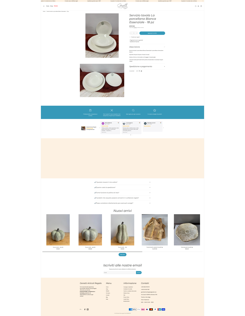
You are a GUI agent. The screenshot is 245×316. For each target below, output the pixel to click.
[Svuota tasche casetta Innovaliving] (154, 229)
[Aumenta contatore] (137, 33)
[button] (44, 6)
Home (44, 11)
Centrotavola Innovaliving (187, 247)
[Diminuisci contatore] (131, 33)
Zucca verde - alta (122, 247)
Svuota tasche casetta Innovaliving (155, 247)
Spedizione (135, 27)
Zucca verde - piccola (58, 247)
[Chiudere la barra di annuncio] (203, 1)
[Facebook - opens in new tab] (85, 309)
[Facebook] (137, 71)
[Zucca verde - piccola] (58, 229)
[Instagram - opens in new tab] (88, 309)
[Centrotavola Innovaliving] (187, 229)
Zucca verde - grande (90, 247)
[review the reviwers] (118, 123)
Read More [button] (104, 132)
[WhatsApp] (141, 71)
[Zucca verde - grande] (90, 229)
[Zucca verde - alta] (122, 229)
